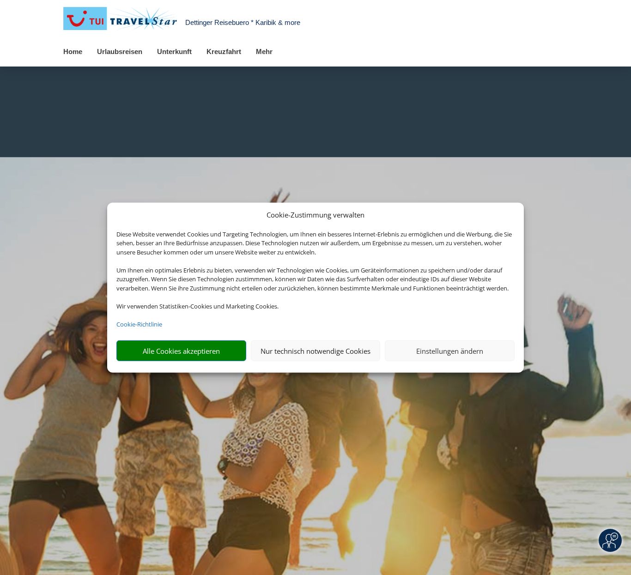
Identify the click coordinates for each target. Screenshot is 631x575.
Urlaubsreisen (119, 51)
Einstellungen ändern (449, 350)
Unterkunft (174, 51)
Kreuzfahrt (223, 51)
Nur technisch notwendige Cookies (315, 350)
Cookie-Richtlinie (139, 324)
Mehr (264, 51)
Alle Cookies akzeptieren (181, 350)
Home (72, 51)
